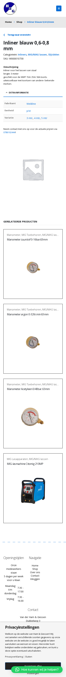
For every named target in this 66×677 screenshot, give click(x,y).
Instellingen (33, 673)
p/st (29, 110)
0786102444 (9, 132)
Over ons (35, 572)
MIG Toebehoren (31, 234)
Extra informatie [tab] (18, 92)
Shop (35, 568)
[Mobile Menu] (58, 8)
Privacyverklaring (14, 657)
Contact (35, 575)
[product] (33, 267)
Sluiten (28, 657)
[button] (37, 669)
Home (35, 565)
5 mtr (44, 118)
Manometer (13, 234)
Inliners (22, 54)
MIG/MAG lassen (37, 54)
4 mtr (37, 118)
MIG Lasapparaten (17, 459)
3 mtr (29, 118)
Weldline (31, 103)
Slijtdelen (53, 54)
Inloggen (35, 579)
